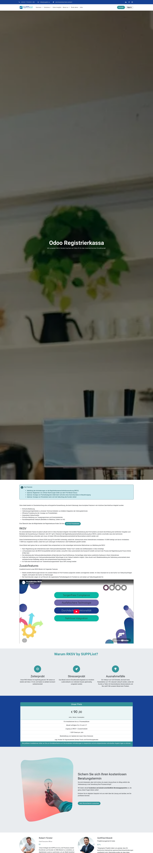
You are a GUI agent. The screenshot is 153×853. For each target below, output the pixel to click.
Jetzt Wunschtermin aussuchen (89, 803)
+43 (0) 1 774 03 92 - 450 (28, 2)
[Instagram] (132, 2)
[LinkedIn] (125, 2)
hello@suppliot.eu (45, 2)
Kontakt (121, 7)
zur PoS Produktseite (72, 523)
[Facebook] (129, 2)
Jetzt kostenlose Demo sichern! (63, 2)
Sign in (129, 7)
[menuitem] (39, 7)
